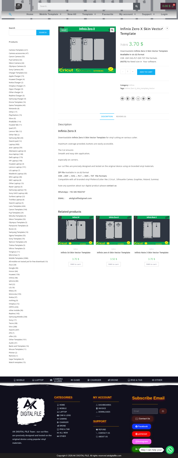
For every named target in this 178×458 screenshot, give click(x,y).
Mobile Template (48, 14)
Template (87, 14)
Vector (152, 88)
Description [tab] (107, 116)
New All (72, 14)
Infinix (131, 85)
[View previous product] (162, 28)
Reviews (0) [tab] (121, 116)
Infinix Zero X (130, 88)
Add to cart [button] (76, 264)
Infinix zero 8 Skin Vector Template (113, 252)
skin (138, 88)
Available (124, 54)
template (144, 88)
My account (126, 14)
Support (147, 14)
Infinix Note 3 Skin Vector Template (151, 252)
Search (12, 28)
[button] (50, 14)
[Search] (136, 6)
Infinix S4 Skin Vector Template (75, 252)
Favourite (107, 14)
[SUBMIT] (163, 411)
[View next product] (167, 28)
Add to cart (146, 72)
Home (30, 14)
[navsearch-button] (10, 14)
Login (164, 14)
